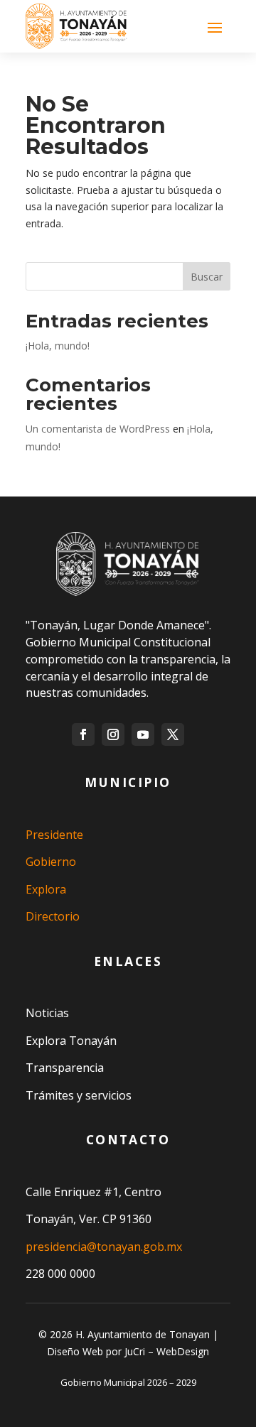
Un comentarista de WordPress (98, 428)
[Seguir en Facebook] (83, 734)
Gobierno (51, 861)
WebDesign (182, 1351)
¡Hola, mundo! (58, 345)
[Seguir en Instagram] (113, 734)
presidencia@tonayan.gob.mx (104, 1246)
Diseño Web (75, 1351)
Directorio (53, 916)
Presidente (54, 834)
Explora (46, 889)
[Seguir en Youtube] (143, 734)
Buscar (207, 276)
